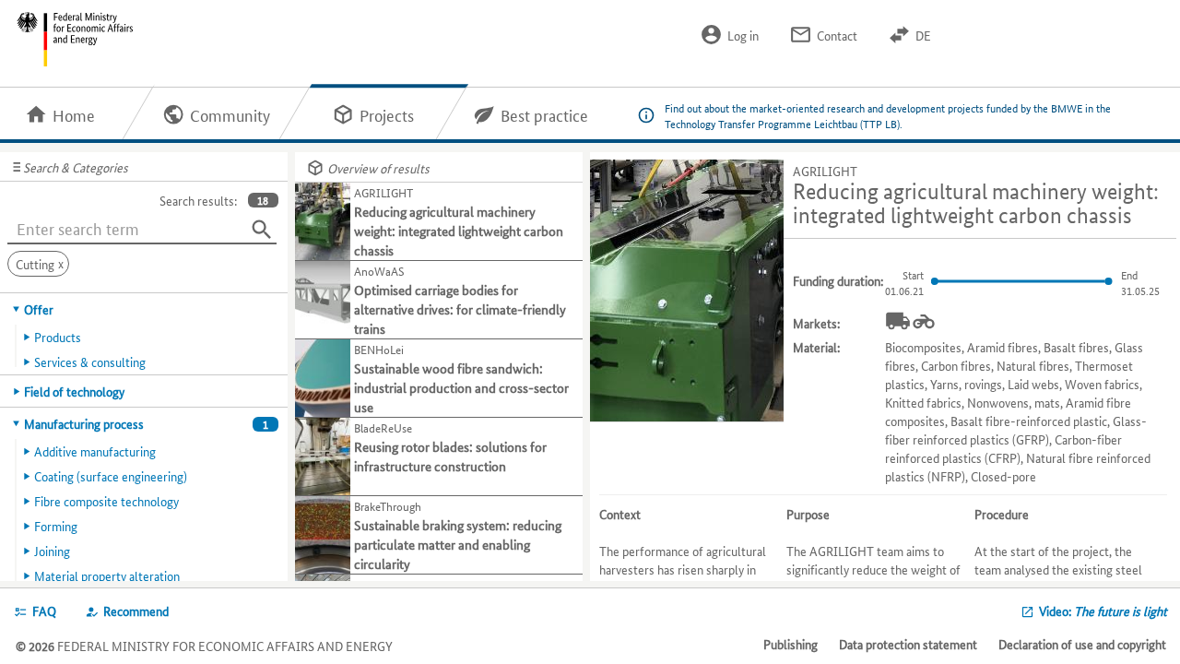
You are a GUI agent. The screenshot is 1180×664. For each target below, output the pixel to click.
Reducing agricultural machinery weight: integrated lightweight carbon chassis (976, 203)
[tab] (144, 309)
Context (620, 513)
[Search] (262, 230)
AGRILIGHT (825, 170)
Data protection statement (908, 643)
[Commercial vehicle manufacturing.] (898, 321)
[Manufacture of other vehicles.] (924, 321)
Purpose (808, 513)
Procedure (1001, 513)
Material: (816, 347)
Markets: (816, 323)
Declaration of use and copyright (1082, 643)
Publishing (790, 643)
